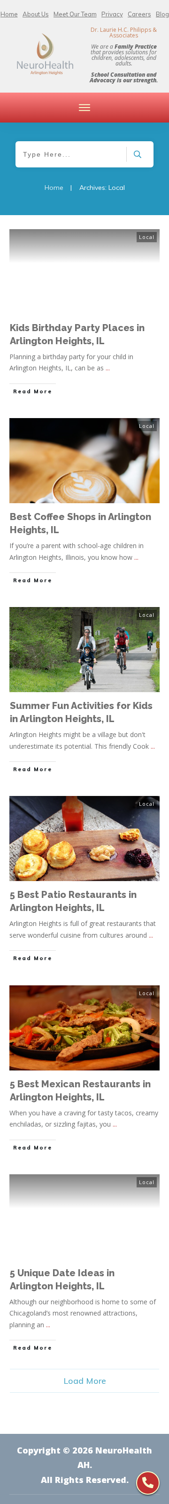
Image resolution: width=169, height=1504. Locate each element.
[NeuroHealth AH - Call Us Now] (148, 1483)
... (108, 367)
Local (146, 236)
